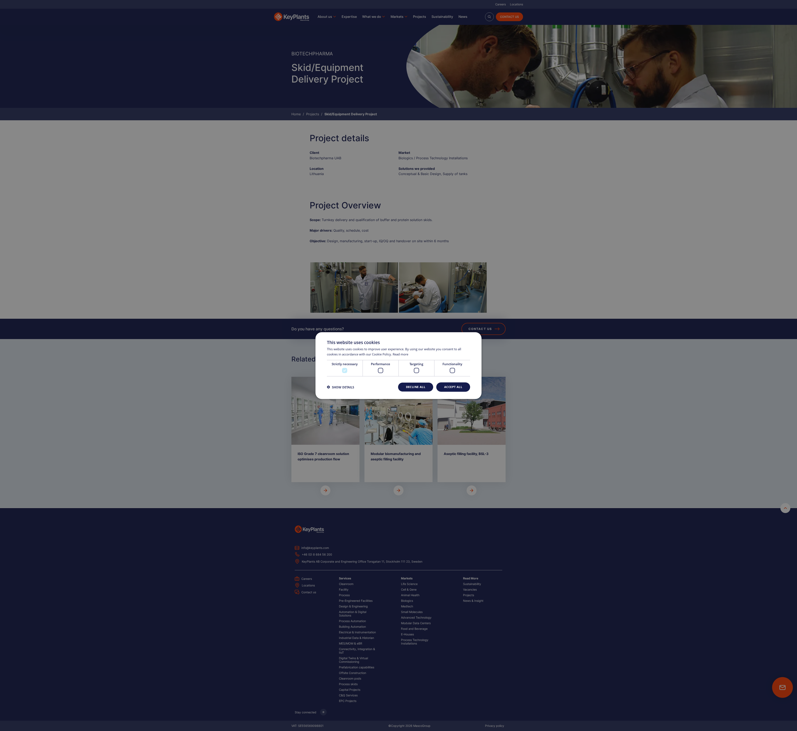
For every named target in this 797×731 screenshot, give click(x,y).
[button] (340, 387)
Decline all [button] (415, 387)
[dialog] (398, 365)
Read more (400, 354)
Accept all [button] (453, 387)
